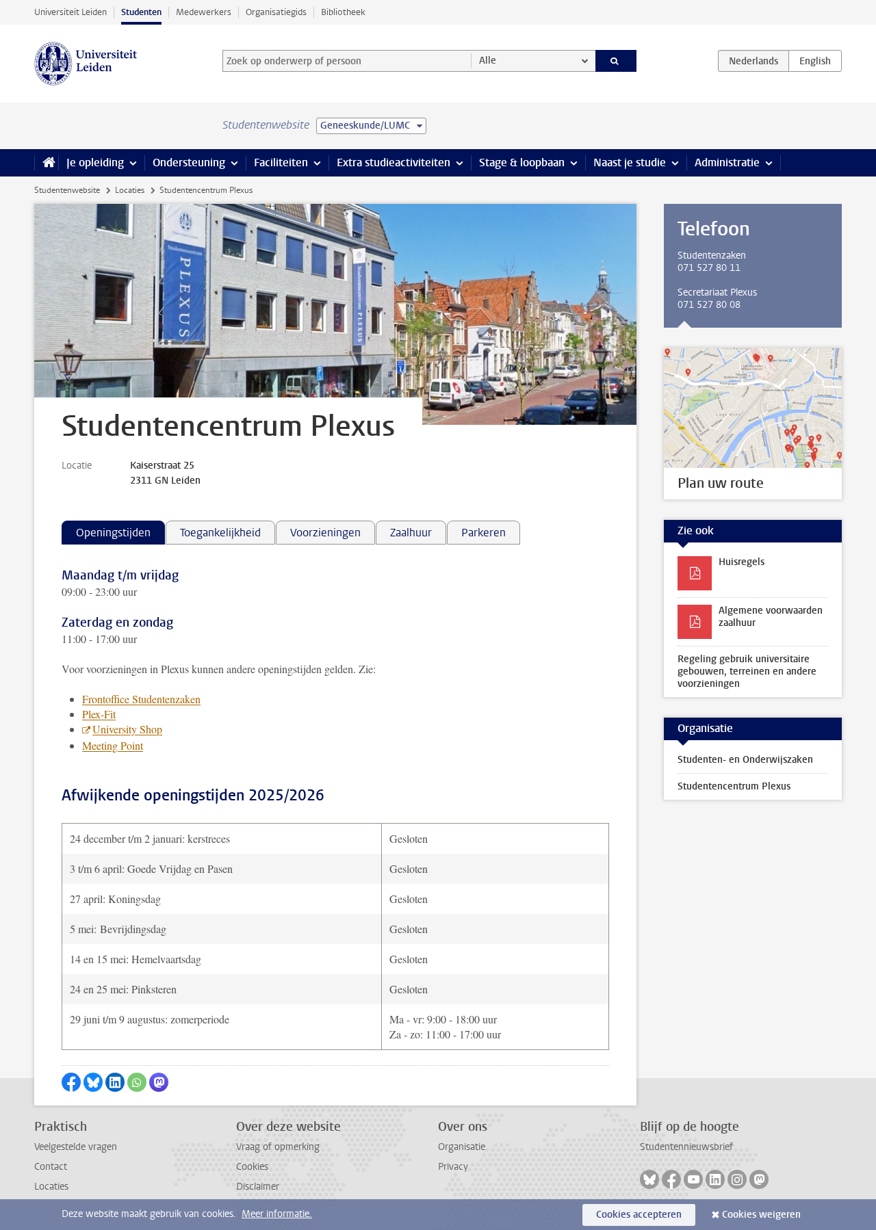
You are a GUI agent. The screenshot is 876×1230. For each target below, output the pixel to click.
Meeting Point (112, 745)
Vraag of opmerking (278, 1146)
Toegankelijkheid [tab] (220, 532)
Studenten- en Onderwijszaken (745, 759)
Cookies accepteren (639, 1214)
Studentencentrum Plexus (734, 786)
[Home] (46, 162)
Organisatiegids (276, 12)
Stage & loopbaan (522, 162)
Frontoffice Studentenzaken (141, 699)
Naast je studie (629, 162)
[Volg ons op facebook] (671, 1179)
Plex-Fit (99, 714)
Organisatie (461, 1146)
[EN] (815, 61)
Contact (50, 1166)
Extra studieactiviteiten (393, 162)
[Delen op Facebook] (71, 1082)
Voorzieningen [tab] (325, 532)
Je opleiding (95, 162)
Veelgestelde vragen (75, 1146)
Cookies (252, 1166)
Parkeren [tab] (483, 532)
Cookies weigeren (761, 1214)
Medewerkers (203, 12)
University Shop (127, 729)
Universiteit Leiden (70, 12)
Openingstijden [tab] (113, 532)
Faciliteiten (281, 162)
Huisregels (741, 561)
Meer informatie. (277, 1213)
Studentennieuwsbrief (686, 1146)
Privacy (453, 1166)
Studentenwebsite (67, 190)
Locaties (129, 190)
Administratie (727, 162)
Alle (487, 60)
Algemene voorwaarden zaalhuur (771, 616)
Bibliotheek (343, 12)
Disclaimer (257, 1186)
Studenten (141, 12)
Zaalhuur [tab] (411, 532)
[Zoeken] (616, 61)
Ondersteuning (189, 162)
